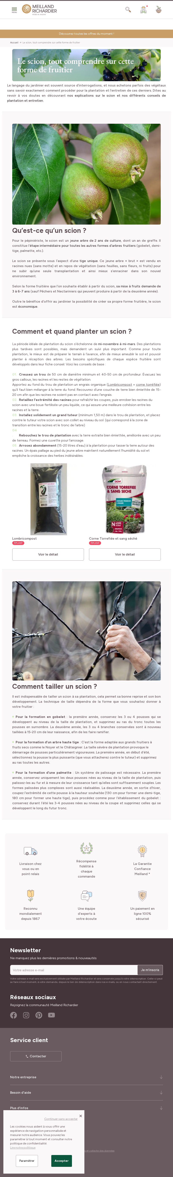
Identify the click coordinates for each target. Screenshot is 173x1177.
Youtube (51, 1015)
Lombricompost (120, 385)
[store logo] (39, 9)
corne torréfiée (147, 385)
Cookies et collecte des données (95, 1150)
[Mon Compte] (143, 9)
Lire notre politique (22, 1148)
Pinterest (38, 1015)
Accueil (14, 42)
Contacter (38, 1056)
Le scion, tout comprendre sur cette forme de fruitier (51, 42)
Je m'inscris (150, 970)
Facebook (13, 1015)
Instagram (26, 1015)
